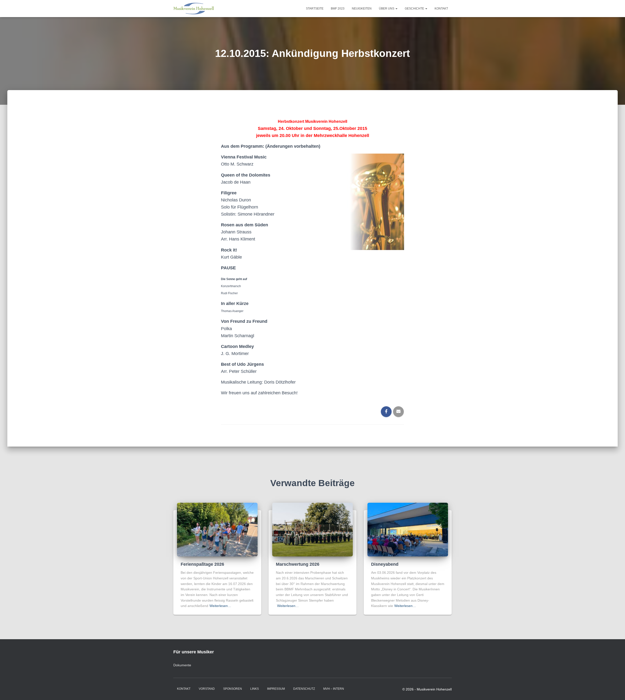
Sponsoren (232, 688)
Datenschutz (304, 688)
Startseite (314, 8)
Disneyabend (384, 564)
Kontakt (441, 8)
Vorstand (207, 688)
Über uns (387, 8)
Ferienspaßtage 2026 (202, 564)
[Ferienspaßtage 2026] (217, 529)
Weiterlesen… (220, 606)
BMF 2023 (337, 8)
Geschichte (415, 8)
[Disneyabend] (407, 529)
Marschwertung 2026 (297, 564)
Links (254, 688)
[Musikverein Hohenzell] (194, 8)
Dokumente (182, 665)
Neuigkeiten (362, 8)
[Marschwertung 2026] (312, 529)
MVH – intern (333, 688)
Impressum (276, 688)
